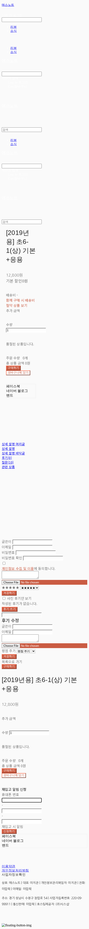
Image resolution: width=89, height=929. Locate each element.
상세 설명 (8, 448)
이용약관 (8, 866)
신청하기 (9, 831)
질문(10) (8, 462)
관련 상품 (8, 466)
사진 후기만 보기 (19, 598)
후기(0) (7, 457)
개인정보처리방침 (15, 870)
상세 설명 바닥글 (13, 453)
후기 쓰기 (9, 609)
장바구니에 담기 (13, 775)
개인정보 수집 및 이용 (18, 568)
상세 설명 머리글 (13, 444)
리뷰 (13, 27)
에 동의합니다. (28, 568)
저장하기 (9, 593)
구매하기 (9, 666)
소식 (13, 30)
